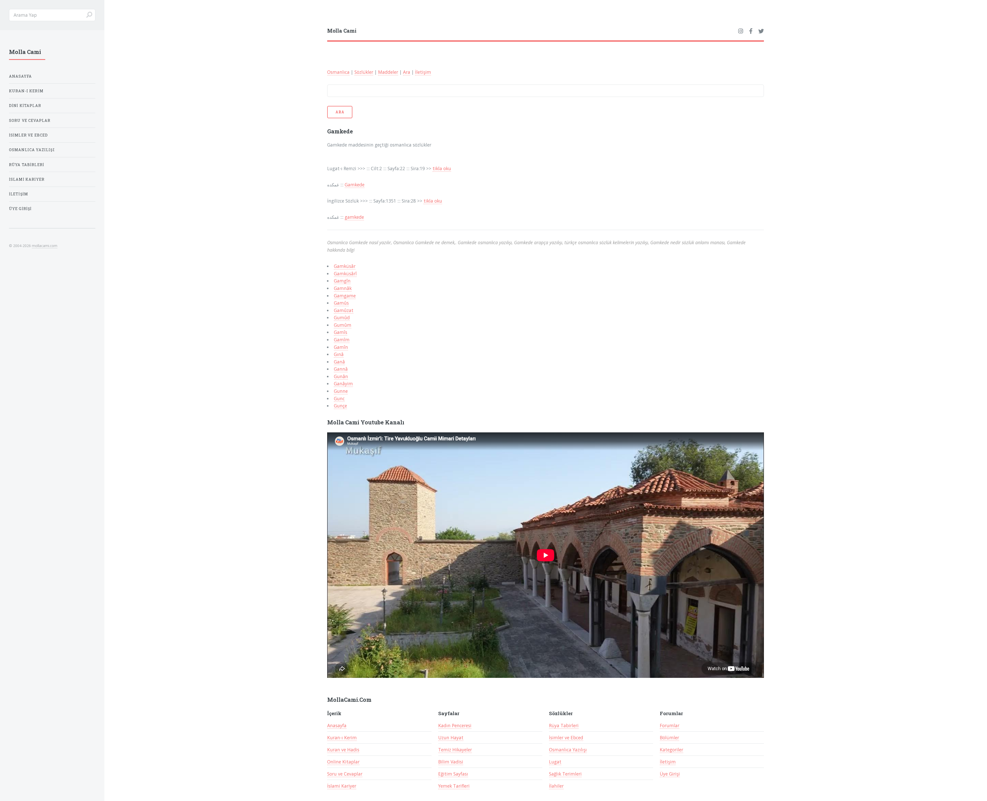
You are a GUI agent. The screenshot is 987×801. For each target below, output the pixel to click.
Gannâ (341, 369)
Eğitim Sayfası (453, 774)
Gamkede (354, 184)
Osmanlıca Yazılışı (568, 750)
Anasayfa (336, 725)
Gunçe (340, 406)
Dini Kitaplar (25, 105)
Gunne (341, 391)
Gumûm (342, 325)
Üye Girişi (670, 774)
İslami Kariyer (341, 786)
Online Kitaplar (343, 762)
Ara (406, 72)
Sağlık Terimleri (565, 774)
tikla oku (442, 168)
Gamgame (345, 296)
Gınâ (339, 354)
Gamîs (340, 332)
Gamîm (342, 339)
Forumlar (669, 725)
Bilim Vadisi (450, 762)
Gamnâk (343, 288)
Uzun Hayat (450, 737)
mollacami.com (44, 245)
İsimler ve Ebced (566, 737)
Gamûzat (343, 310)
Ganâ (339, 362)
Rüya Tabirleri (564, 725)
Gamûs (341, 303)
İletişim (423, 72)
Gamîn (341, 347)
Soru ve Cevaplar (344, 774)
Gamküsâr (344, 266)
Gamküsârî (345, 273)
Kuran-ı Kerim (342, 737)
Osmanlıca (338, 72)
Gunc (339, 398)
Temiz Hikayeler (455, 750)
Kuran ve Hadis (343, 750)
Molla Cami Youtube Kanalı (365, 422)
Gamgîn (342, 281)
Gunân (341, 376)
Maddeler (388, 72)
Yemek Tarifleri (454, 786)
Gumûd (342, 317)
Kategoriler (671, 750)
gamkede (354, 217)
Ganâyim (343, 383)
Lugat (555, 762)
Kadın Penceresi (454, 725)
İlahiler (556, 786)
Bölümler (669, 737)
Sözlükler (363, 72)
